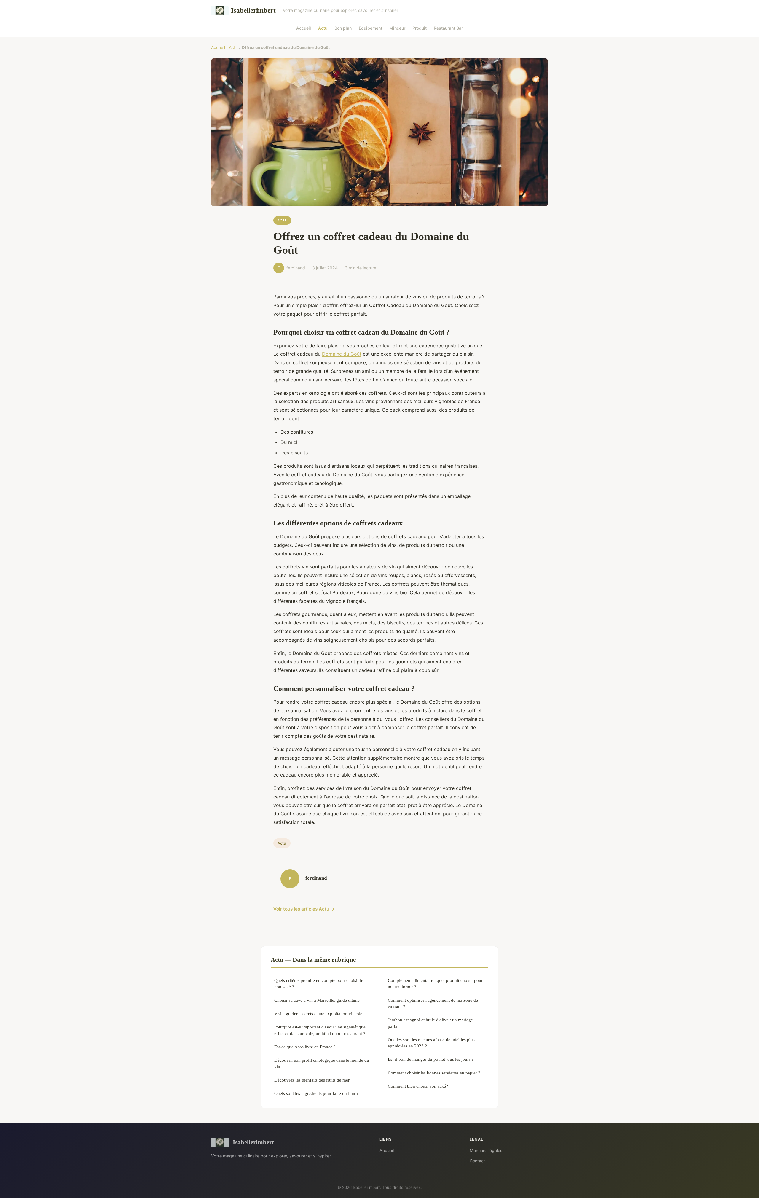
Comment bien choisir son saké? (418, 1086)
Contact (477, 1160)
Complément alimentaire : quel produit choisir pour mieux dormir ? (435, 983)
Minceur (397, 27)
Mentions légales (486, 1150)
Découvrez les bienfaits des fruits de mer (312, 1079)
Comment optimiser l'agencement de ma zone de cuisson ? (433, 1003)
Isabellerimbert (253, 10)
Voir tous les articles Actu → (304, 909)
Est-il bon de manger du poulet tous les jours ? (431, 1059)
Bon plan (343, 27)
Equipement (370, 27)
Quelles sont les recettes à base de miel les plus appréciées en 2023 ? (431, 1042)
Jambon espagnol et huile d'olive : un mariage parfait (430, 1022)
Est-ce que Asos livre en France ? (305, 1046)
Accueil (303, 27)
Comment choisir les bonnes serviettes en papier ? (434, 1072)
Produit (419, 27)
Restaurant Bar (448, 27)
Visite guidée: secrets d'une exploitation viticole (318, 1013)
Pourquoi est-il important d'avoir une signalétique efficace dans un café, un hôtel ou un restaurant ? (320, 1030)
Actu (322, 27)
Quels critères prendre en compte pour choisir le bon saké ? (318, 983)
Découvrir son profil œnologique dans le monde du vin (321, 1063)
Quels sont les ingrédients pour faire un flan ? (316, 1093)
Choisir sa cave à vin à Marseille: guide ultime (317, 1000)
